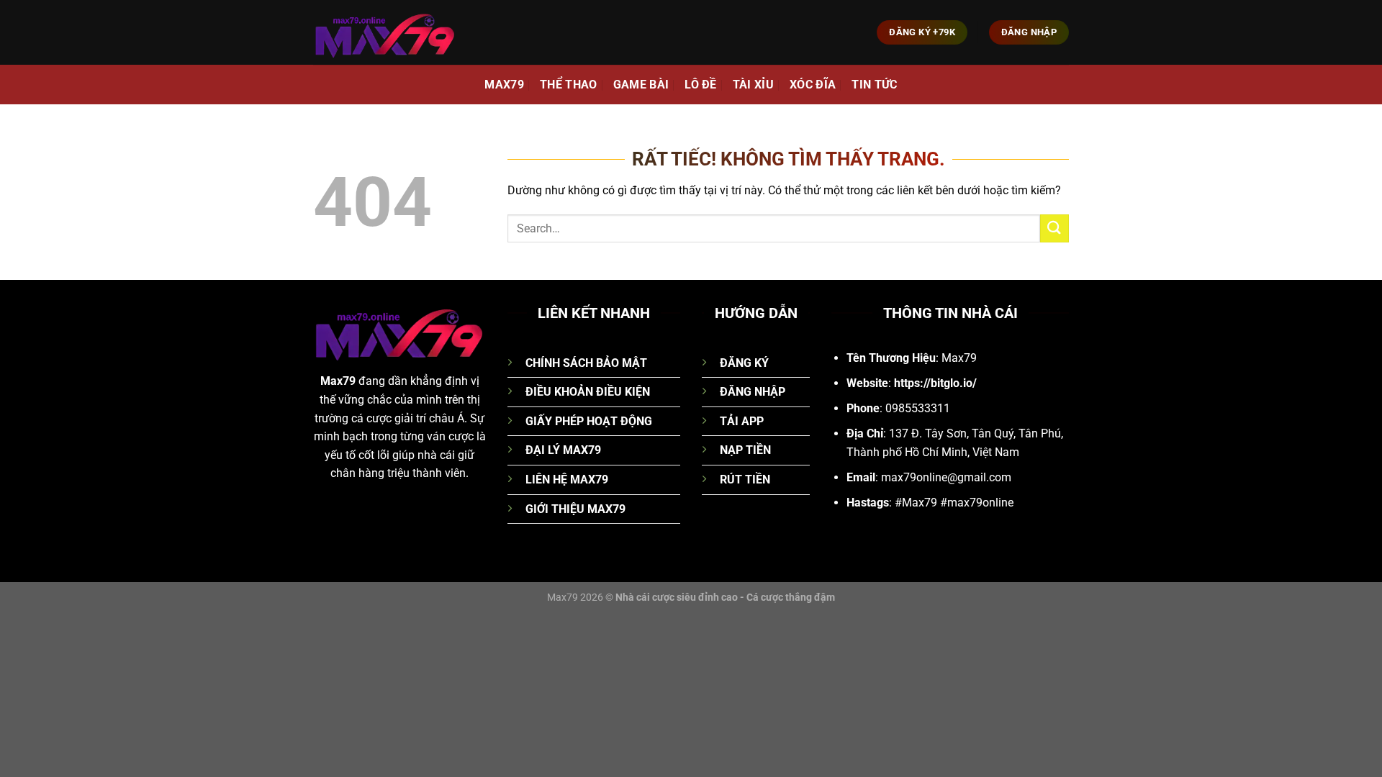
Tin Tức (874, 84)
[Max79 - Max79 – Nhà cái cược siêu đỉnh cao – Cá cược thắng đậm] (385, 32)
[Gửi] (1054, 228)
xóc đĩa (813, 84)
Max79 (504, 84)
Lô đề (701, 84)
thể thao (568, 84)
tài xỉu (753, 84)
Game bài (641, 84)
